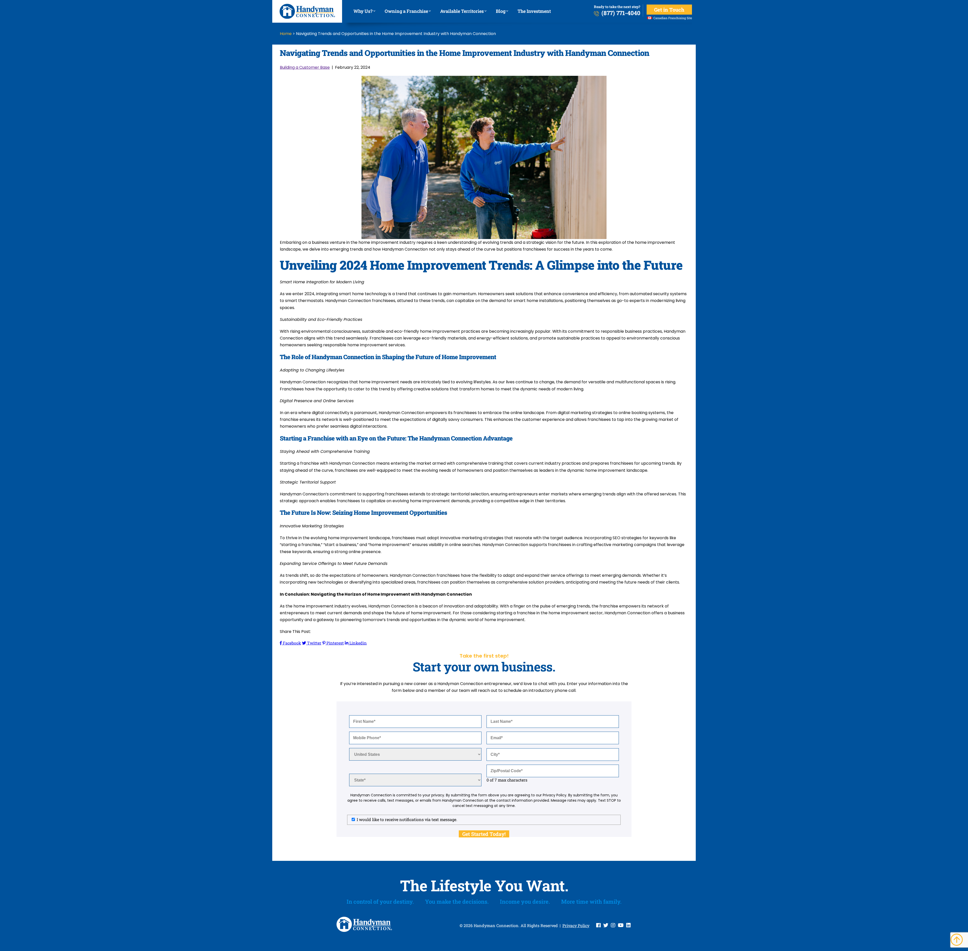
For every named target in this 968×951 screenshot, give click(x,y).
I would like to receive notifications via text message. (407, 819)
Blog (501, 11)
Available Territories (463, 11)
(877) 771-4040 (620, 13)
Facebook (291, 643)
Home (286, 34)
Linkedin (357, 643)
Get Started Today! (484, 834)
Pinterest (334, 643)
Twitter (313, 643)
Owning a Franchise (407, 11)
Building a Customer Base (305, 67)
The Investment (534, 11)
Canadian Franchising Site (672, 18)
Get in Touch (669, 9)
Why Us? (364, 11)
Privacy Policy (575, 925)
